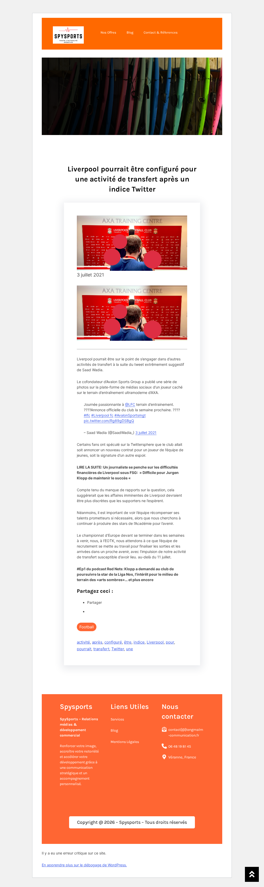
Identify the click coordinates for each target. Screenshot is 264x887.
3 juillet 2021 (145, 432)
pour (170, 642)
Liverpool (155, 642)
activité (83, 642)
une (129, 648)
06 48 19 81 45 (179, 746)
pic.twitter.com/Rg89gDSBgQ (109, 420)
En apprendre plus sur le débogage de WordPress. (84, 865)
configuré (113, 642)
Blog (114, 730)
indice (139, 642)
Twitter (117, 648)
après (97, 642)
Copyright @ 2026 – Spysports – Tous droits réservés (132, 822)
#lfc (87, 415)
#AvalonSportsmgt (130, 415)
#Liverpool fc (102, 415)
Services (117, 719)
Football (86, 626)
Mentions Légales (125, 742)
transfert (101, 648)
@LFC (130, 404)
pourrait (84, 648)
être (127, 642)
